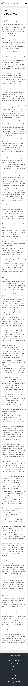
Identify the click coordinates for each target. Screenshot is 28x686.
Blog (14, 666)
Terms (14, 675)
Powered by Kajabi (14, 663)
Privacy (14, 678)
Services (14, 669)
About (14, 672)
